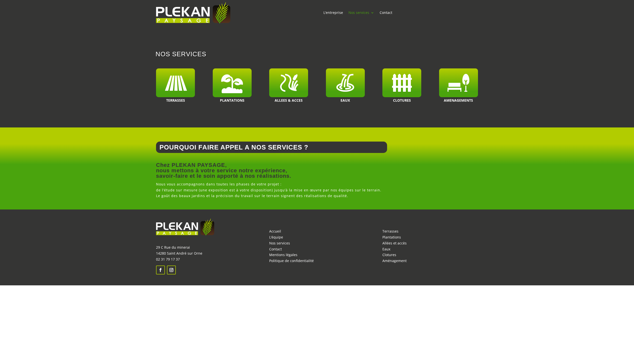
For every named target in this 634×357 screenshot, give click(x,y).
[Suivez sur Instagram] (171, 270)
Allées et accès (394, 243)
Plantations (391, 237)
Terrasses (390, 231)
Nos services (358, 12)
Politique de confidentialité (292, 260)
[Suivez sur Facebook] (160, 270)
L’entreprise (333, 12)
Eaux (386, 249)
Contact (386, 12)
